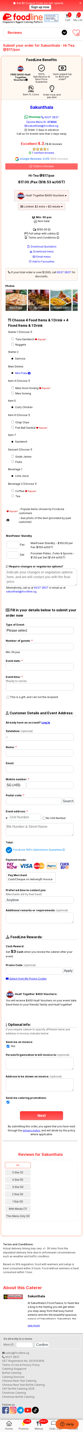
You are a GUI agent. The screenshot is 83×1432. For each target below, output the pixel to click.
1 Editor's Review (43, 166)
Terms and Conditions (42, 237)
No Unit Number (56, 818)
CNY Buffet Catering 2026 (18, 1388)
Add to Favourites (43, 261)
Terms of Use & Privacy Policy (21, 1364)
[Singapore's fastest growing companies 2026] (51, 18)
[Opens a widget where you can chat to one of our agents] (67, 1424)
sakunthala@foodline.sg (42, 125)
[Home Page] (22, 18)
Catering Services (13, 1376)
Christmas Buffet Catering (18, 1396)
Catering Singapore (14, 1368)
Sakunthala (41, 107)
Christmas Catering (14, 1392)
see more (34, 1325)
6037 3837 (42, 119)
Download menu (43, 251)
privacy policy (31, 1130)
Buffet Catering (11, 1372)
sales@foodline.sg (17, 1352)
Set (21, 554)
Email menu (43, 256)
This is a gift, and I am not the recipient (34, 697)
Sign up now (40, 7)
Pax (22, 544)
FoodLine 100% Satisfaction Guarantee (37, 849)
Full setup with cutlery (42, 233)
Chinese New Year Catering (19, 1380)
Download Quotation (43, 246)
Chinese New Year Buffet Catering (23, 1384)
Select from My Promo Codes (28, 978)
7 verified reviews (42, 152)
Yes (12, 1046)
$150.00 (42, 229)
